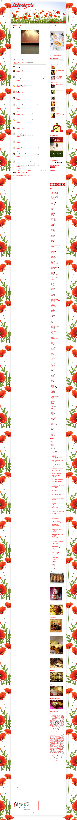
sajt (51, 370)
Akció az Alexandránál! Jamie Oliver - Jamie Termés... (57, 483)
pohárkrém (52, 763)
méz (51, 333)
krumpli (52, 304)
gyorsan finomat (53, 263)
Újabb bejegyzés (16, 170)
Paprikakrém (54, 499)
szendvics (52, 390)
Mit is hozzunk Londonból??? (56, 464)
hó (51, 278)
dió (51, 226)
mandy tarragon (18, 83)
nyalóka (52, 343)
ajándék (52, 199)
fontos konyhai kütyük (54, 247)
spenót (52, 380)
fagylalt (52, 240)
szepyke (17, 102)
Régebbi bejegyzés (43, 170)
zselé (52, 434)
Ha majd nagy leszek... (55, 552)
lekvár (52, 311)
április (53, 568)
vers (51, 425)
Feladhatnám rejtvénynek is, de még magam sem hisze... (58, 512)
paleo (52, 348)
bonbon (52, 210)
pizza (52, 353)
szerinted (52, 392)
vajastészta (53, 417)
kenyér (52, 295)
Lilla (16, 74)
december (53, 451)
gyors (52, 262)
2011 (52, 447)
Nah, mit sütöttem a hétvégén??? (57, 481)
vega (51, 422)
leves (54, 752)
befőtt (62, 720)
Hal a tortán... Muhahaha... (56, 470)
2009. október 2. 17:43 (19, 108)
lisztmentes (53, 317)
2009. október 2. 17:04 (19, 92)
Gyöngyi (17, 89)
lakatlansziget (53, 307)
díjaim (52, 225)
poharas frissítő (53, 355)
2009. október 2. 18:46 (19, 128)
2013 (52, 444)
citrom (52, 215)
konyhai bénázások (54, 299)
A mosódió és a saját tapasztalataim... (55, 487)
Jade (17, 68)
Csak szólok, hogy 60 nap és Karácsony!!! (56, 474)
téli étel (52, 403)
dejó (57, 724)
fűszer (52, 252)
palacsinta (52, 347)
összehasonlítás (55, 760)
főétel (52, 250)
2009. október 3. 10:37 (19, 136)
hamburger (52, 271)
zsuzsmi (52, 435)
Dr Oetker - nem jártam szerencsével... (55, 515)
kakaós (52, 285)
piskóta (52, 352)
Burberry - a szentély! (55, 490)
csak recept (53, 219)
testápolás (52, 406)
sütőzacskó (53, 386)
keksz (52, 290)
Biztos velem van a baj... (60, 84)
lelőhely (52, 312)
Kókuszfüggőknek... (55, 524)
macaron (52, 320)
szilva (52, 393)
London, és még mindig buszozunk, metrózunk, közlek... (57, 550)
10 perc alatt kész (54, 191)
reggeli (52, 365)
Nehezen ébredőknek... (55, 518)
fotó (54, 732)
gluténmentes (53, 257)
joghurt (52, 284)
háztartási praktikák (59, 741)
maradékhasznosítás (54, 326)
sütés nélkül (53, 384)
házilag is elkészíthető (54, 274)
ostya (52, 344)
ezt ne (52, 239)
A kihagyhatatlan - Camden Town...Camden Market (56, 555)
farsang (52, 242)
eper (51, 234)
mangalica (52, 325)
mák (51, 322)
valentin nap (53, 418)
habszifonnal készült (54, 267)
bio (51, 209)
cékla (52, 214)
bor (51, 212)
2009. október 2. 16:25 (19, 80)
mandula (52, 323)
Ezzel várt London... (55, 507)
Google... (53, 517)
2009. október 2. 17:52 (19, 114)
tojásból (52, 408)
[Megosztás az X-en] (30, 62)
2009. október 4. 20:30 (19, 166)
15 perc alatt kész (54, 192)
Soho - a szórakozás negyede (56, 494)
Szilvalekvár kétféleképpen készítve (57, 460)
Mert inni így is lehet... (55, 477)
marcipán (52, 327)
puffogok (52, 360)
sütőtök (52, 385)
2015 (52, 441)
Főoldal (29, 170)
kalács (55, 744)
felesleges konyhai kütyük (55, 245)
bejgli (52, 208)
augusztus (53, 562)
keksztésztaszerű (59, 745)
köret (56, 749)
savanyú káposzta (54, 371)
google (52, 261)
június (53, 565)
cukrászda (51, 723)
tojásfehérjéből (53, 409)
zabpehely (52, 430)
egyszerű (52, 230)
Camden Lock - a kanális (56, 513)
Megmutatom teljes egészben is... (57, 491)
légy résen (52, 310)
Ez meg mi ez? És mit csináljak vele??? (59, 91)
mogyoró (52, 336)
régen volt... (53, 364)
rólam (52, 369)
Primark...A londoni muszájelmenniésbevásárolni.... (57, 527)
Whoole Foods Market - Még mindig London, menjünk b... (57, 537)
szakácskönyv (53, 387)
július (53, 564)
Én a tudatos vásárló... (55, 493)
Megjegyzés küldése (18, 168)
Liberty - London (54, 504)
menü (52, 332)
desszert (52, 224)
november (53, 452)
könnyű (52, 301)
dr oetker (62, 725)
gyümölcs (51, 738)
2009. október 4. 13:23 (19, 156)
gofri (51, 258)
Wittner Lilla (18, 117)
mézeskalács (60, 757)
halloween (52, 269)
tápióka (52, 398)
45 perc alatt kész (54, 194)
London (17, 63)
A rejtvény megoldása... (55, 553)
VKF (51, 429)
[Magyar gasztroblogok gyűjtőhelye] (56, 55)
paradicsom (53, 349)
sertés (52, 375)
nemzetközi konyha (54, 338)
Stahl (52, 381)
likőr (51, 316)
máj (51, 321)
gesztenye (52, 256)
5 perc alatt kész (53, 196)
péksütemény (53, 350)
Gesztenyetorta (58, 107)
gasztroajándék (53, 255)
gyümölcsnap (53, 266)
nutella (52, 342)
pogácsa (52, 354)
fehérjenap (55, 730)
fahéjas (52, 241)
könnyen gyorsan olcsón (55, 300)
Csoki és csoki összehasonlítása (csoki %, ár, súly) (60, 114)
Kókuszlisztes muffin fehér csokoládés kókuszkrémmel (59, 77)
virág (51, 428)
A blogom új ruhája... (54, 82)
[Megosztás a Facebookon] (31, 62)
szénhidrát (52, 391)
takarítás (52, 397)
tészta (52, 407)
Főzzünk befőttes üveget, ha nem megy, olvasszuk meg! (57, 509)
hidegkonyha (53, 277)
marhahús (52, 328)
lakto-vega (52, 309)
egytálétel (52, 231)
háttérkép (52, 272)
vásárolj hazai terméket (54, 420)
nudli (51, 341)
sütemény (52, 382)
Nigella (52, 339)
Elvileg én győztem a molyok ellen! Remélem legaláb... (57, 480)
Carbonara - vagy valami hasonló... (57, 463)
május (53, 567)
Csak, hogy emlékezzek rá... (56, 506)
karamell (52, 289)
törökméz (52, 413)
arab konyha (53, 202)
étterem (52, 235)
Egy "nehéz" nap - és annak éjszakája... (56, 559)
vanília (52, 419)
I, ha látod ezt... (54, 488)
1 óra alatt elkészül (52, 715)
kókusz (58, 747)
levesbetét (52, 315)
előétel (57, 727)
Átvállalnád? (54, 461)
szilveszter (52, 395)
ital (51, 282)
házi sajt (52, 273)
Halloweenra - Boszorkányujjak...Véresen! (57, 457)
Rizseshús (53, 458)
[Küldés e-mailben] (28, 62)
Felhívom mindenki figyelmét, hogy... (59, 96)
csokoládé (52, 220)
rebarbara (52, 363)
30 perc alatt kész (54, 193)
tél (51, 402)
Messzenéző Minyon (19, 125)
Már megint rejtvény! (55, 557)
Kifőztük (52, 296)
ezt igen (52, 237)
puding (52, 359)
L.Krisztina (18, 95)
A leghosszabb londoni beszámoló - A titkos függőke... (57, 539)
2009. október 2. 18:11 (19, 122)
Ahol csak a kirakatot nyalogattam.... (57, 529)
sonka (52, 376)
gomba (59, 736)
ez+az (52, 236)
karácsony (52, 288)
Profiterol (52, 358)
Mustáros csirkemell (59, 64)
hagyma (52, 268)
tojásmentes (53, 411)
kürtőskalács (53, 306)
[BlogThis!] (29, 62)
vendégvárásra (53, 424)
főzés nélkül (53, 251)
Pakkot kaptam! (54, 455)
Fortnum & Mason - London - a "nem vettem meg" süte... (58, 496)
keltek (52, 293)
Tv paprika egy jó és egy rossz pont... (58, 485)
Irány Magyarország (54, 280)
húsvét (52, 279)
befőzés (52, 207)
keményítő (52, 294)
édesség (52, 229)
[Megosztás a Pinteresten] (32, 62)
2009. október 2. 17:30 (19, 99)
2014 (52, 442)
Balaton (52, 204)
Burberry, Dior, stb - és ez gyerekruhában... (56, 543)
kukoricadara (53, 305)
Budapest (52, 213)
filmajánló (52, 246)
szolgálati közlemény (54, 396)
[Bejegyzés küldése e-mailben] (26, 62)
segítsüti (52, 374)
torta (51, 412)
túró (51, 414)
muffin (52, 337)
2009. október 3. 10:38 (19, 142)
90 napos (52, 198)
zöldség (52, 433)
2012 (52, 445)
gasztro (52, 253)
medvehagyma (53, 331)
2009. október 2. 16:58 (19, 86)
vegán (52, 423)
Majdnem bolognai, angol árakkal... (57, 522)
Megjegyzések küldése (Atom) (22, 172)
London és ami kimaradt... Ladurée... (58, 541)
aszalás (52, 203)
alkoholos (58, 719)
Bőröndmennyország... (55, 525)
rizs (51, 368)
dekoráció (52, 223)
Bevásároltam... (54, 503)
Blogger (43, 812)
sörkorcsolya (53, 379)
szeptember (54, 561)
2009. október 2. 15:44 (19, 71)
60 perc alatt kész (54, 197)
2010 (52, 448)
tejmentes (52, 401)
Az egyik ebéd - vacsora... (56, 521)
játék (51, 283)
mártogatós (56, 756)
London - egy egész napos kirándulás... (56, 476)
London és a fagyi (55, 546)
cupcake (52, 218)
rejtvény (20, 63)
